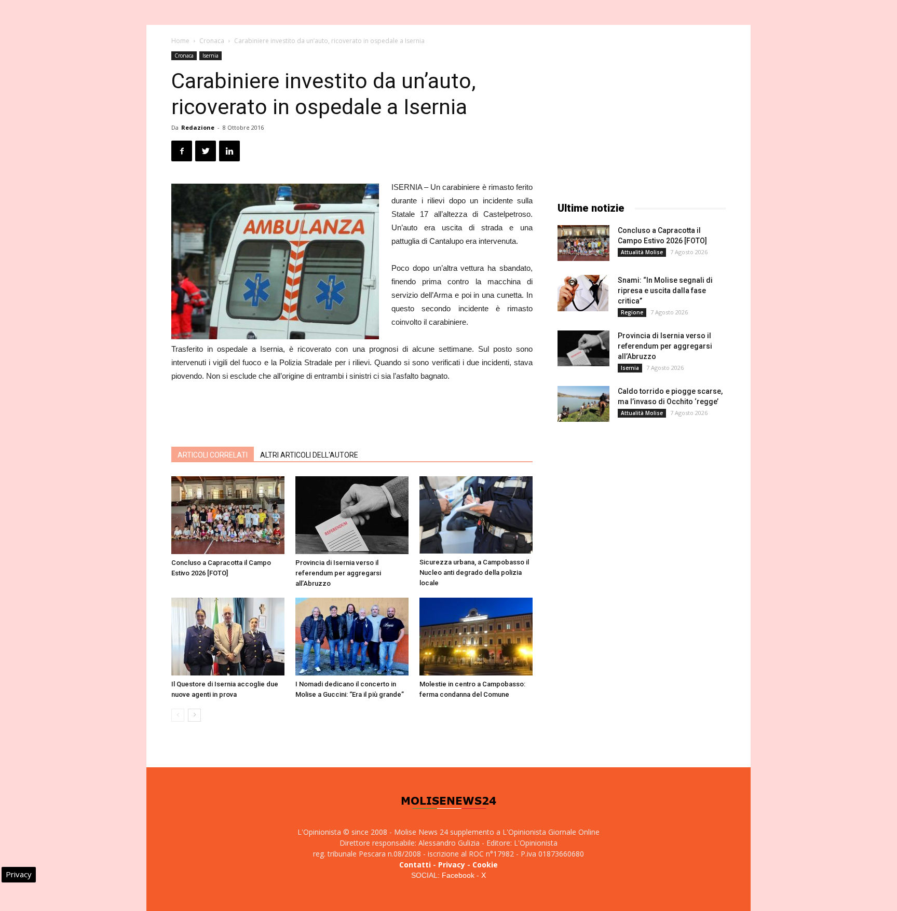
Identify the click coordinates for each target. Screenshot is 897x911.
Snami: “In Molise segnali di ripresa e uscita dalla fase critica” (665, 290)
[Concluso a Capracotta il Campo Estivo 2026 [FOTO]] (227, 515)
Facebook (458, 875)
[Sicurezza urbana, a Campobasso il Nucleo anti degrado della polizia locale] (476, 515)
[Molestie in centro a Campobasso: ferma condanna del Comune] (476, 636)
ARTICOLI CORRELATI (213, 455)
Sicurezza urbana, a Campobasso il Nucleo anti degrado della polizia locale (474, 572)
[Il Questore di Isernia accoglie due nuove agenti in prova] (227, 636)
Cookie (485, 864)
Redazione (197, 127)
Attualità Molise (642, 252)
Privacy (451, 864)
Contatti (415, 864)
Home (180, 40)
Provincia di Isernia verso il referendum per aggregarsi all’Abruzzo (338, 573)
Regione (632, 312)
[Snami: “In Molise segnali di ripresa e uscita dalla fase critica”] (583, 293)
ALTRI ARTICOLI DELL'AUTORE (309, 455)
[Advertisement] (351, 411)
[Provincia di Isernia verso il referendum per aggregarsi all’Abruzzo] (352, 515)
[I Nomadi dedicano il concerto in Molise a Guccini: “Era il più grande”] (352, 636)
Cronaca (211, 40)
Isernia (210, 55)
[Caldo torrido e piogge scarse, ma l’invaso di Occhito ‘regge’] (583, 404)
